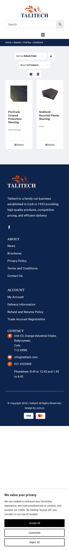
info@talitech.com (26, 357)
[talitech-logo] (34, 6)
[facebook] (9, 227)
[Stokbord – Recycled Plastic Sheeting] (50, 93)
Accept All (34, 523)
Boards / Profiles (22, 42)
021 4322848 (22, 364)
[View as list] (38, 74)
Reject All (34, 542)
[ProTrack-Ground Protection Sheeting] (19, 93)
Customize (34, 532)
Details (20, 145)
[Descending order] (51, 55)
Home (8, 42)
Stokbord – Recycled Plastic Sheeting (49, 115)
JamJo (40, 408)
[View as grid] (31, 74)
